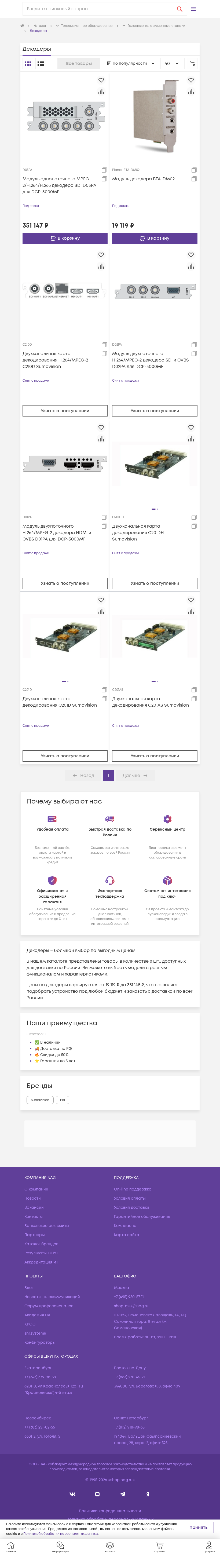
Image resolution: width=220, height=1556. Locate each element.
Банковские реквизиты (46, 1225)
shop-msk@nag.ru (131, 1306)
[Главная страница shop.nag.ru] (22, 26)
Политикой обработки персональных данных (60, 1534)
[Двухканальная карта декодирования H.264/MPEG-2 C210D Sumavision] (65, 291)
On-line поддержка (133, 1189)
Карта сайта (126, 1234)
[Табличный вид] (40, 63)
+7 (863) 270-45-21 (129, 1377)
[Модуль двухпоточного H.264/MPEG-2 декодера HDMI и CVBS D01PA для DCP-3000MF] (65, 463)
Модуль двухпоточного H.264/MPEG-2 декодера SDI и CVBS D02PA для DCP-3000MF (150, 360)
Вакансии (34, 1207)
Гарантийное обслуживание (142, 1216)
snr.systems (35, 1333)
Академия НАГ (38, 1315)
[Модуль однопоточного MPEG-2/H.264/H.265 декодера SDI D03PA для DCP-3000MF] (65, 116)
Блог (28, 1287)
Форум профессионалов (48, 1306)
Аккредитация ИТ (41, 1262)
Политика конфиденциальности (110, 1511)
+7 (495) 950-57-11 (129, 1296)
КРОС (29, 1324)
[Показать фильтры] (192, 63)
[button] (193, 9)
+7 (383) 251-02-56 (39, 1427)
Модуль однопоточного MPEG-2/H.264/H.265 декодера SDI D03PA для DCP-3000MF (59, 185)
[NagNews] (122, 1494)
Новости (32, 1198)
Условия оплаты (130, 1198)
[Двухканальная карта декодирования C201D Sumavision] (65, 636)
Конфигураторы (40, 1342)
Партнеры (34, 1234)
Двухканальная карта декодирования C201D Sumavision (60, 702)
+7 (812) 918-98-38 (129, 1427)
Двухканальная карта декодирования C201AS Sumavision (150, 702)
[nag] (147, 1494)
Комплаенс (125, 1225)
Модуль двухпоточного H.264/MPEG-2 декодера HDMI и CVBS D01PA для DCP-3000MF (57, 532)
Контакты (33, 1216)
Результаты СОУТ (41, 1253)
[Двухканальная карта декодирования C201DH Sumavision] (154, 463)
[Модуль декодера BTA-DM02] (154, 116)
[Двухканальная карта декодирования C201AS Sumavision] (154, 636)
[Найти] (180, 9)
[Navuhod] (97, 1494)
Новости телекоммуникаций (52, 1296)
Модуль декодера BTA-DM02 (143, 179)
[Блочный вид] (28, 63)
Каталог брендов (41, 1244)
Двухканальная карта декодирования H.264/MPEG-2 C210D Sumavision (55, 360)
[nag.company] (72, 1494)
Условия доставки (131, 1207)
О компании (36, 1189)
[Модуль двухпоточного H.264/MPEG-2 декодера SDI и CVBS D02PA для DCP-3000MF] (154, 291)
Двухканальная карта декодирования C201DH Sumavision (138, 532)
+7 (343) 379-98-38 (40, 1377)
